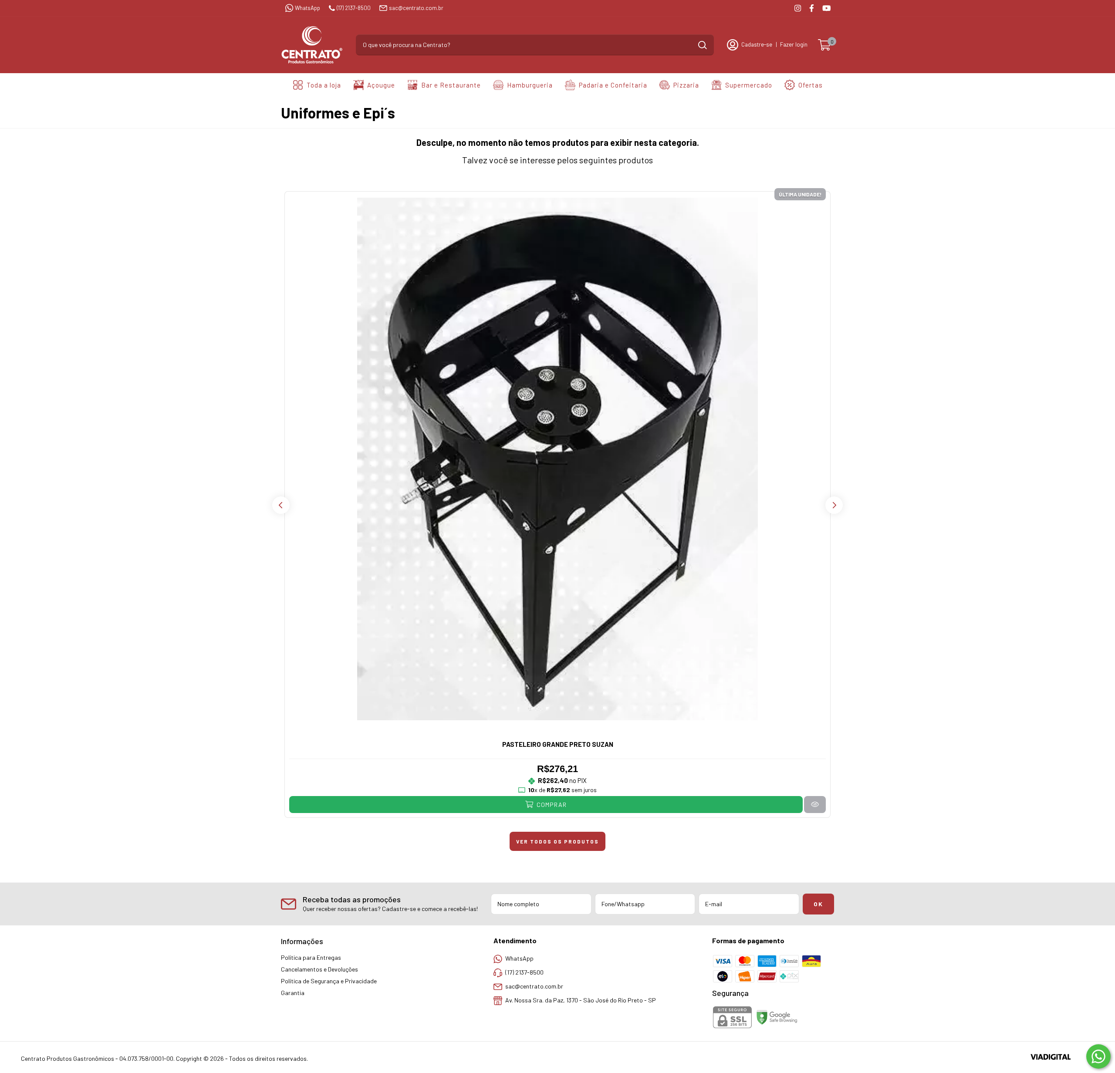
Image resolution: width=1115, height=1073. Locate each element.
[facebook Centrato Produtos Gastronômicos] (812, 8)
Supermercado (748, 85)
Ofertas (810, 85)
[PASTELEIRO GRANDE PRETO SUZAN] (815, 804)
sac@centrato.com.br (416, 7)
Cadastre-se (756, 44)
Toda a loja (324, 85)
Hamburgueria (530, 85)
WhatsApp (307, 7)
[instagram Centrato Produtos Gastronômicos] (797, 8)
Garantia (292, 992)
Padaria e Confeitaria (613, 85)
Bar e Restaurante (451, 85)
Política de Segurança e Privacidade (329, 981)
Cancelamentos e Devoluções (319, 969)
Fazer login (794, 44)
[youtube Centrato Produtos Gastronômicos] (826, 8)
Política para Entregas (311, 957)
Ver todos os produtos (557, 841)
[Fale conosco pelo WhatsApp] (1098, 1056)
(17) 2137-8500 (354, 7)
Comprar (551, 804)
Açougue (381, 85)
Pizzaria (686, 85)
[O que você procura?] (702, 45)
